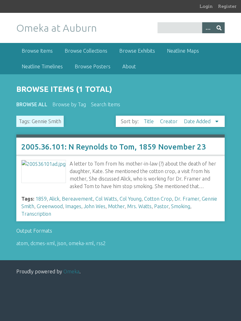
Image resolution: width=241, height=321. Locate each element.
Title (149, 121)
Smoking (180, 206)
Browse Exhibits (137, 51)
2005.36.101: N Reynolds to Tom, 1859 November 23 (113, 147)
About (129, 66)
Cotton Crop (158, 199)
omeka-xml (81, 243)
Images (73, 206)
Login (206, 6)
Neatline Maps (183, 51)
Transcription (36, 214)
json (61, 243)
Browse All (31, 104)
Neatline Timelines (42, 66)
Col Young (131, 199)
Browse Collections (86, 51)
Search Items (105, 104)
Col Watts (106, 199)
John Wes (94, 206)
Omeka (71, 271)
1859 (41, 199)
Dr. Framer (186, 199)
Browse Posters (92, 66)
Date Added (198, 121)
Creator (169, 121)
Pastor (161, 206)
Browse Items (37, 51)
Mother (116, 206)
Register (227, 6)
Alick (54, 199)
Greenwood (50, 206)
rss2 (101, 243)
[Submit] (219, 27)
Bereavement (77, 199)
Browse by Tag (69, 104)
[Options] (207, 27)
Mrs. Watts (139, 206)
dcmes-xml (42, 243)
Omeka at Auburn (56, 28)
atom (22, 243)
